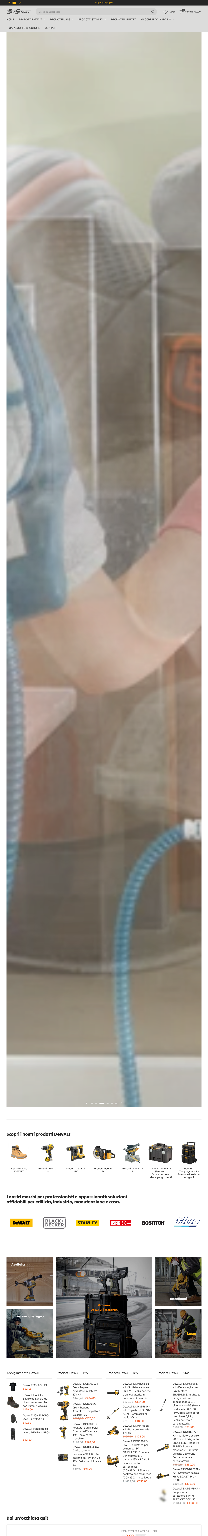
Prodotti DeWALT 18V (75, 1170)
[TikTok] (19, 2)
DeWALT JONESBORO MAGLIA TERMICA (36, 1417)
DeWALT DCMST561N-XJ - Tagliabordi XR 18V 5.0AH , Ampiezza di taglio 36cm (137, 1412)
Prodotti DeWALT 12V (47, 1170)
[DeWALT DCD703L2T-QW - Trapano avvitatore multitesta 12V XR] (63, 1390)
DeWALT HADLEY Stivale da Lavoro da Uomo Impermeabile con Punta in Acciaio (35, 1400)
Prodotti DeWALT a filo (132, 1170)
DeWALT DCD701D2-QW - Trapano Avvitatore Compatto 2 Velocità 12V (86, 1409)
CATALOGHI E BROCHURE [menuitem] (24, 27)
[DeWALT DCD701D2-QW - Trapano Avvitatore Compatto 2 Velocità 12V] (63, 1411)
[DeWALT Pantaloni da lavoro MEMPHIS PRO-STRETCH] (13, 1433)
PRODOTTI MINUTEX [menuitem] (123, 19)
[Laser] (178, 1333)
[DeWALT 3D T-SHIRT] (13, 1387)
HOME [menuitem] (10, 19)
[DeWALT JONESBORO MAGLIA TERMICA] (13, 1418)
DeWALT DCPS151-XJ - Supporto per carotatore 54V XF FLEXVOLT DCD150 (186, 1494)
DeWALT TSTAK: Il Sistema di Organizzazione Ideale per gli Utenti (161, 1173)
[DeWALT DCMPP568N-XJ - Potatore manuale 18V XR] (112, 1430)
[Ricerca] (153, 11)
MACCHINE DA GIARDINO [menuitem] (156, 19)
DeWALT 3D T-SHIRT (35, 1385)
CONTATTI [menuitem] (51, 27)
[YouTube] (14, 2)
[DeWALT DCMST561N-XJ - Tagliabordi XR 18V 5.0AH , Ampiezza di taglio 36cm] (112, 1413)
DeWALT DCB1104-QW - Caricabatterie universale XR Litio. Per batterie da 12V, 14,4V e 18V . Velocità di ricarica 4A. (87, 1456)
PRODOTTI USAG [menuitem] (60, 19)
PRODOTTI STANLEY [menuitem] (90, 19)
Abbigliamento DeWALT (19, 1170)
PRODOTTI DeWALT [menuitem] (30, 19)
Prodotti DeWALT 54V (104, 1170)
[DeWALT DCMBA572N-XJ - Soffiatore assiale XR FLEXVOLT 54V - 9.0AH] (162, 1476)
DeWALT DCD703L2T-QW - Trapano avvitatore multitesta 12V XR (86, 1389)
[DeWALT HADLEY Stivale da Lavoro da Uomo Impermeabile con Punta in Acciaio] (13, 1401)
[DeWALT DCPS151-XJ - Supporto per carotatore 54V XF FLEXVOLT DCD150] (162, 1495)
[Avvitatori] (29, 1281)
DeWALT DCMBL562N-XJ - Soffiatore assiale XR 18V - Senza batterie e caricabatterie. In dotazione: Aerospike (137, 1391)
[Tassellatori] (178, 1281)
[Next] (201, 1159)
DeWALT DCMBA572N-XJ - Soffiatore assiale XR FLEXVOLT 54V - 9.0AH (186, 1475)
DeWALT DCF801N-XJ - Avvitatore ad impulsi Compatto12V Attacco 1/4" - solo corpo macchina (86, 1431)
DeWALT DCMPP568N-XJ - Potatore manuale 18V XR (136, 1429)
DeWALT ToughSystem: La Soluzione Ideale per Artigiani (189, 1173)
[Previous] (6, 1159)
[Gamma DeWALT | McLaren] (104, 1307)
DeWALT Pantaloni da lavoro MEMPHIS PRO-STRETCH (36, 1432)
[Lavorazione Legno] (29, 1333)
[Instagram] (9, 2)
